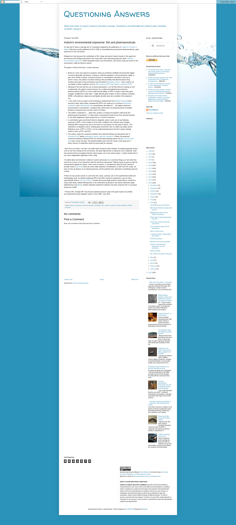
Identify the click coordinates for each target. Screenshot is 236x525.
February (153, 266)
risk (103, 205)
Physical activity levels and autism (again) (164, 418)
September (154, 194)
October (153, 191)
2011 (150, 272)
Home (102, 279)
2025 (150, 154)
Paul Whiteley (153, 110)
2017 (150, 168)
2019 (150, 163)
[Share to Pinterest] (102, 202)
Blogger (145, 509)
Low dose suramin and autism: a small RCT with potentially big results (159, 403)
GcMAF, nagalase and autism (164, 435)
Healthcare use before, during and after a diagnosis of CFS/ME (164, 350)
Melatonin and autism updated (160, 242)
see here (79, 167)
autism (72, 205)
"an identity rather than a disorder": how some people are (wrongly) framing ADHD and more (159, 71)
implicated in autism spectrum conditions (98, 136)
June (152, 202)
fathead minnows (121, 101)
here (109, 160)
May (151, 257)
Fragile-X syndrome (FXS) (122, 84)
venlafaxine (72, 105)
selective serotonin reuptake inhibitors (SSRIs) (118, 205)
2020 (150, 160)
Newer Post (68, 279)
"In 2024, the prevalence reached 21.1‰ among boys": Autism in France (159, 85)
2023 (150, 157)
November (154, 188)
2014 (150, 177)
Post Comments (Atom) (80, 283)
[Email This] (93, 202)
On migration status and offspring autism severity (165, 331)
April (152, 260)
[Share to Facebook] (100, 202)
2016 (150, 171)
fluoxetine (127, 103)
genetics (91, 205)
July (151, 200)
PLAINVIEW (129, 509)
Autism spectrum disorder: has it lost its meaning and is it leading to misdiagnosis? (160, 79)
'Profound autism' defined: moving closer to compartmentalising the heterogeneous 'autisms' (159, 91)
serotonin (67, 207)
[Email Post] (89, 202)
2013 (150, 180)
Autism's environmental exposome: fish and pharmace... (157, 246)
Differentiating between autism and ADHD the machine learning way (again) (165, 297)
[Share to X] (98, 202)
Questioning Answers (107, 14)
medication (98, 205)
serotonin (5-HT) (73, 136)
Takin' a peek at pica (156, 231)
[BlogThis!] (95, 202)
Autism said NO (155, 251)
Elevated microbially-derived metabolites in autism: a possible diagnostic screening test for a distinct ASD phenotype (159, 98)
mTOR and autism (156, 239)
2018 (150, 165)
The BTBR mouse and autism (160, 205)
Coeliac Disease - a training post (164, 314)
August (152, 197)
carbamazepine (85, 105)
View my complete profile (154, 113)
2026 (150, 151)
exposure (85, 205)
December (154, 185)
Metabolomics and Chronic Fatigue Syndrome (159, 213)
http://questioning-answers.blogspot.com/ (146, 476)
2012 (150, 183)
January (153, 269)
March (152, 263)
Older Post (134, 279)
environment (78, 205)
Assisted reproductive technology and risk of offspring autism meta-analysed (164, 385)
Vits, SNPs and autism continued (161, 254)
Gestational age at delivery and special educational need (158, 367)
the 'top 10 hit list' (86, 180)
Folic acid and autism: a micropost (160, 282)
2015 (150, 174)
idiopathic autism (114, 82)
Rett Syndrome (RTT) (103, 84)
